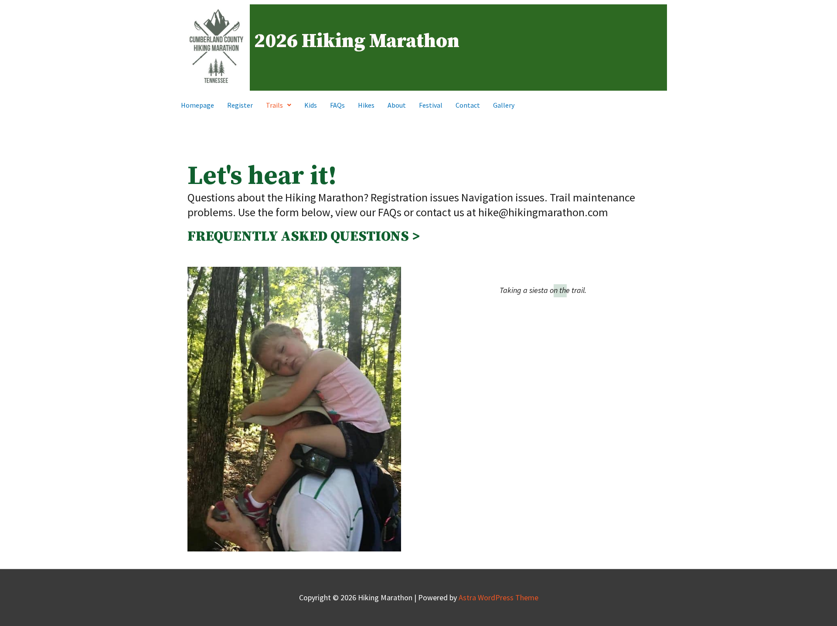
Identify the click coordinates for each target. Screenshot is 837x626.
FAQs (337, 105)
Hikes (366, 105)
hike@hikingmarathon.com (543, 212)
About (397, 105)
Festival (430, 105)
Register (240, 105)
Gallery (503, 105)
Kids (310, 105)
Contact (468, 105)
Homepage (197, 105)
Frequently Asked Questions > (303, 236)
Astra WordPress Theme (498, 597)
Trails (274, 105)
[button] (278, 105)
